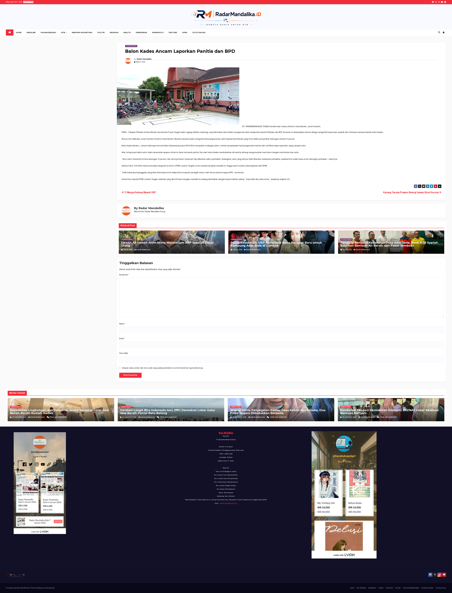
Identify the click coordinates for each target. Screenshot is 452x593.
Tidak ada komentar (58, 417)
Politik (101, 32)
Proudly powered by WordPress (18, 588)
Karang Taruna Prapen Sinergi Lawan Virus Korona (411, 192)
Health (127, 32)
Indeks (380, 588)
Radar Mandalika (144, 59)
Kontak (398, 588)
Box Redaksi (226, 433)
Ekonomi (114, 32)
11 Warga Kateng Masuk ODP (140, 192)
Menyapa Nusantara (82, 32)
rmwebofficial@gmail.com (228, 503)
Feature (173, 32)
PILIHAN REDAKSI (131, 46)
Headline (31, 32)
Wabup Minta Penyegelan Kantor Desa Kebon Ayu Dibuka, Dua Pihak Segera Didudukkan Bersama (277, 411)
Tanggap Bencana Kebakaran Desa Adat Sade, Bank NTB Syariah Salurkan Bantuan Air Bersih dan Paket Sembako (389, 244)
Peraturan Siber (428, 588)
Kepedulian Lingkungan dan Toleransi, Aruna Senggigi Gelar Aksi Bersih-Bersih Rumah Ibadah (59, 411)
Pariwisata (157, 32)
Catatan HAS (199, 32)
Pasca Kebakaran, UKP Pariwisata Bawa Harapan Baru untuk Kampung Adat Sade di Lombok (276, 244)
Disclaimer (372, 588)
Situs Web (123, 353)
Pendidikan (141, 32)
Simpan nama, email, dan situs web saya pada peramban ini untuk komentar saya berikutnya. (162, 368)
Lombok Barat (15, 407)
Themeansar (49, 588)
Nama (122, 324)
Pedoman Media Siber (411, 588)
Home (18, 32)
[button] (439, 32)
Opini (184, 32)
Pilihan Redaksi (48, 32)
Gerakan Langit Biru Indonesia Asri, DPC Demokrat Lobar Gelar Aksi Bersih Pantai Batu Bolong (167, 411)
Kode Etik (389, 588)
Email (122, 339)
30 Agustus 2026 (19, 417)
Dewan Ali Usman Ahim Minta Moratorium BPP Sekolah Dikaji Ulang (167, 244)
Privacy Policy (441, 588)
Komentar (124, 275)
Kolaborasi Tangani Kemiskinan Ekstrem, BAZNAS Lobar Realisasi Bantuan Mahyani (389, 411)
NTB (63, 32)
